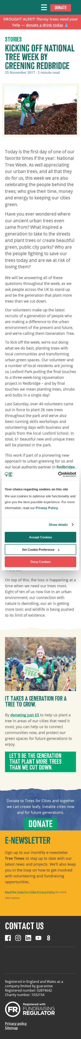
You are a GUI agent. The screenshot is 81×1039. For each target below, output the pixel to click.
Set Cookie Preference (38, 549)
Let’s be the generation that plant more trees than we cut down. (35, 761)
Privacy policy (16, 1023)
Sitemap (11, 1028)
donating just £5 (24, 714)
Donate (61, 8)
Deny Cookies (41, 562)
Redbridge (65, 466)
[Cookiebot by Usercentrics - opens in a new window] (58, 474)
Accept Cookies (40, 537)
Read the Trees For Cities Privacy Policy (30, 892)
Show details (58, 524)
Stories (13, 39)
